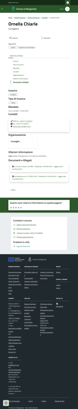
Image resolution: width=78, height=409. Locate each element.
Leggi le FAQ (44, 320)
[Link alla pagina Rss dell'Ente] (57, 304)
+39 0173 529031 (26, 121)
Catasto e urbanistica (31, 281)
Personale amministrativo (14, 286)
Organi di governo (14, 281)
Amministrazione (19, 18)
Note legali (43, 307)
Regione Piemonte (13, 3)
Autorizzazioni (28, 278)
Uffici (10, 293)
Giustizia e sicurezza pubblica (31, 286)
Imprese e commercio (47, 272)
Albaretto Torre (29, 310)
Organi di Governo (33, 18)
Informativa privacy (46, 304)
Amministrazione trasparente (47, 317)
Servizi (31, 401)
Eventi (58, 288)
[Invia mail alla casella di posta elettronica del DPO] (13, 365)
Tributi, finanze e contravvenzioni (47, 276)
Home (10, 18)
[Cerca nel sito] (67, 9)
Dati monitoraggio (14, 401)
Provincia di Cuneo (30, 307)
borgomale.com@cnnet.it (22, 126)
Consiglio (45, 18)
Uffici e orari (12, 349)
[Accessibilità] (6, 403)
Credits (44, 401)
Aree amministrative (14, 272)
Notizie (58, 272)
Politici (10, 290)
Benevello (27, 316)
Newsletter (59, 306)
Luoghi (58, 285)
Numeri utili (12, 352)
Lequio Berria (28, 322)
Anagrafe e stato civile (31, 273)
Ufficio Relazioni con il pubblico (15, 344)
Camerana (27, 319)
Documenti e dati (13, 275)
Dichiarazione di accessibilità (30, 327)
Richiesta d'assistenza (46, 333)
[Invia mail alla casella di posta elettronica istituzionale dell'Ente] (15, 330)
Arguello (26, 313)
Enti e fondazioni (13, 278)
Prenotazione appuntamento (46, 328)
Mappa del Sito (59, 401)
